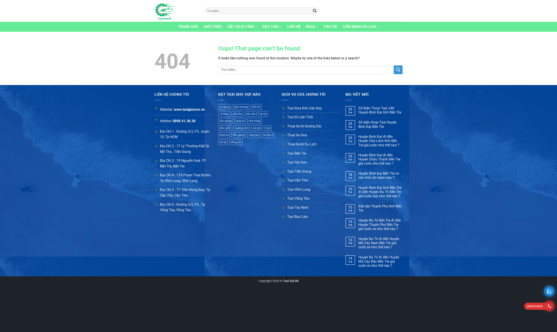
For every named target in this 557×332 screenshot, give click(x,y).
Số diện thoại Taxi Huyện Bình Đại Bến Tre (377, 124)
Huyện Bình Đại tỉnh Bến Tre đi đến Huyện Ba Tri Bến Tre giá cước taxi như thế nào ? (379, 192)
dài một (250, 113)
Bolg (310, 27)
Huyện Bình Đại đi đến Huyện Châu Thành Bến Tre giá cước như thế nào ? (379, 159)
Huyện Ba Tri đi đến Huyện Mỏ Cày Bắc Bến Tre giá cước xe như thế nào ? (378, 261)
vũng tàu (254, 135)
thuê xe (224, 135)
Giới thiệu (213, 27)
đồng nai (236, 142)
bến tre (256, 106)
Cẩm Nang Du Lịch (359, 27)
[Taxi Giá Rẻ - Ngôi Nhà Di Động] (176, 11)
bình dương (241, 106)
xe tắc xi (268, 135)
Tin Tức (330, 27)
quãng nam (242, 128)
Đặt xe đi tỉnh (241, 27)
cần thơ (237, 113)
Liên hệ (293, 27)
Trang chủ (188, 27)
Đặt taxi (271, 27)
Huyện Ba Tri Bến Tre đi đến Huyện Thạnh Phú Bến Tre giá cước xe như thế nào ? (379, 224)
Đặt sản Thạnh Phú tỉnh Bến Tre (380, 208)
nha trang (254, 120)
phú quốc (225, 128)
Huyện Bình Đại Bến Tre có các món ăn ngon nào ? (378, 175)
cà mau (224, 113)
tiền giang (239, 135)
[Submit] (315, 11)
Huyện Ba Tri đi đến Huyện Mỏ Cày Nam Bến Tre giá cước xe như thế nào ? (378, 243)
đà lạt (223, 142)
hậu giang (226, 120)
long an (240, 120)
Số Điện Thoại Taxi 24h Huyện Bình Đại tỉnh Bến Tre (379, 110)
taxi (268, 128)
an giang (225, 106)
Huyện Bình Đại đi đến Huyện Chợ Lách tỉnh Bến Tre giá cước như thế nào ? (378, 141)
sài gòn (257, 128)
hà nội (263, 113)
